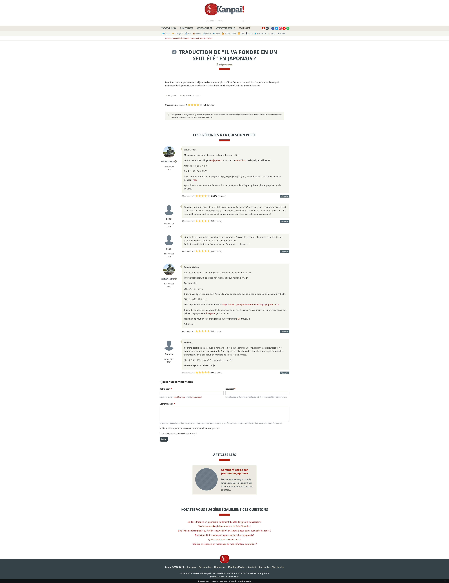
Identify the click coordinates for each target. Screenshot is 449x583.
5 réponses (224, 64)
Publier (164, 439)
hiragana (210, 313)
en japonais (215, 160)
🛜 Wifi (241, 33)
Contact (252, 567)
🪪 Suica (216, 33)
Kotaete (168, 38)
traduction (240, 160)
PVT (238, 318)
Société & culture (204, 28)
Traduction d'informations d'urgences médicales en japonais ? (224, 535)
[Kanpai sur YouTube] (284, 28)
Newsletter (219, 567)
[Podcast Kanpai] (287, 28)
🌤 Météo (281, 33)
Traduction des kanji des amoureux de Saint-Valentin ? (224, 526)
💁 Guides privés (229, 33)
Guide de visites (186, 28)
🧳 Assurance (260, 33)
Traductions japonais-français (201, 38)
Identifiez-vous (179, 397)
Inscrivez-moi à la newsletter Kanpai (179, 433)
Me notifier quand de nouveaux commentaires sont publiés (190, 428)
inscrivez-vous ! (196, 397)
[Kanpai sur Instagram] (280, 28)
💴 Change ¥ (177, 33)
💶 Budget (165, 33)
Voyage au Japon (168, 28)
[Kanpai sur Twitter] (276, 28)
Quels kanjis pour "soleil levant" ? (224, 539)
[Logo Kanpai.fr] (224, 9)
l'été (195, 179)
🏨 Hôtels (197, 33)
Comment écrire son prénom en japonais (234, 471)
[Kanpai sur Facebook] (272, 28)
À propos (191, 567)
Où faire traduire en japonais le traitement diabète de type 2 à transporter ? (224, 521)
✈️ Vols (188, 33)
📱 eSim (249, 33)
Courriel (230, 389)
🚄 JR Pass (207, 33)
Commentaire (167, 404)
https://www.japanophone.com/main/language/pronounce (250, 304)
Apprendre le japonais (225, 28)
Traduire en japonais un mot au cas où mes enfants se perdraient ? (224, 543)
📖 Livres (271, 33)
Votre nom (166, 389)
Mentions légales (236, 567)
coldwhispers (167, 161)
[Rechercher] (243, 20)
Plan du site (278, 567)
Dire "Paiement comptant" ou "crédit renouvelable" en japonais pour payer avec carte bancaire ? (224, 530)
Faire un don (205, 567)
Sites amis (264, 567)
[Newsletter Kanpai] (267, 28)
